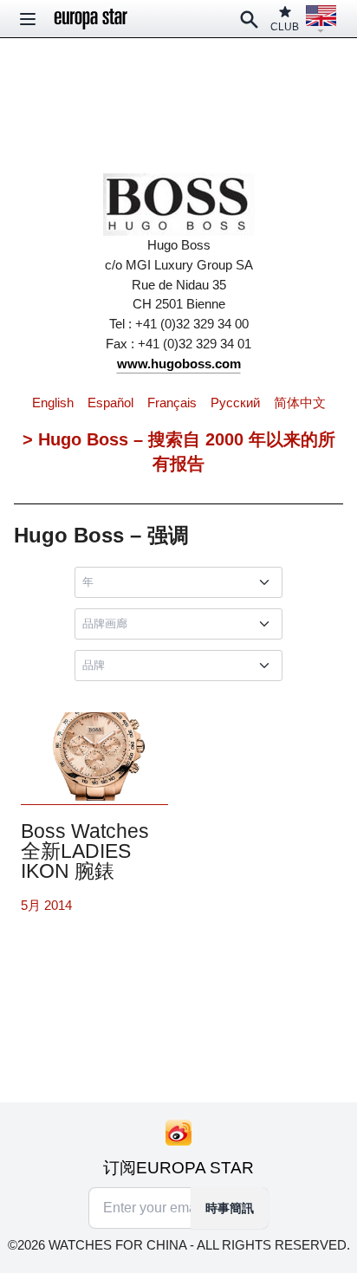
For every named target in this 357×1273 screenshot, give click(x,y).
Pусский (235, 402)
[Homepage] (91, 19)
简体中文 (300, 402)
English (53, 402)
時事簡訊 (229, 1208)
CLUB (284, 27)
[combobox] (182, 582)
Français (172, 402)
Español (110, 402)
